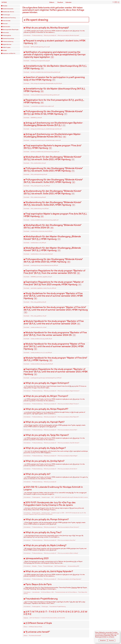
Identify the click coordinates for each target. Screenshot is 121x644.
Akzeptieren (103, 640)
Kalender (69, 2)
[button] (1, 5)
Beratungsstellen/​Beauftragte (10, 29)
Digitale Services (7, 44)
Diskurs (51, 2)
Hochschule (6, 32)
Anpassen (111, 640)
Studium (60, 2)
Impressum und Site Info (9, 53)
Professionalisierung (8, 41)
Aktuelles (5, 5)
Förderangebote (7, 35)
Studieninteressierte (8, 8)
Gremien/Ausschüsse (8, 38)
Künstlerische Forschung (9, 17)
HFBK (4, 2)
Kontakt (5, 50)
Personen (5, 23)
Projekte (6, 47)
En (115, 2)
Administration (6, 26)
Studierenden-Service (8, 11)
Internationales (6, 20)
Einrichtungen (6, 14)
